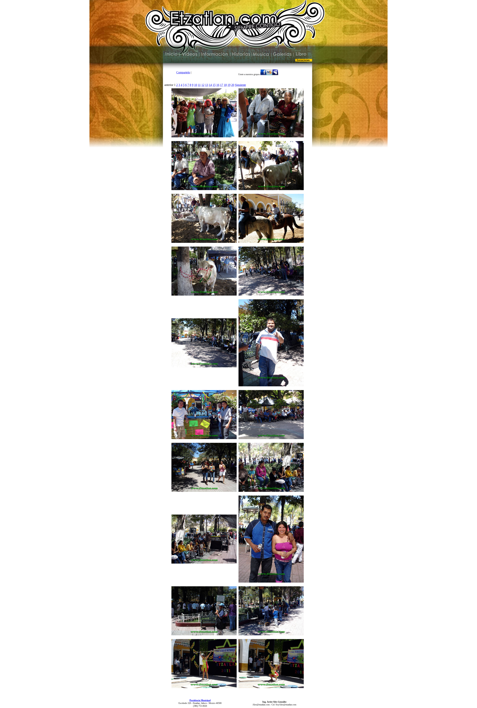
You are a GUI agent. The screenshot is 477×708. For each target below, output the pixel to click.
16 (217, 84)
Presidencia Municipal (200, 700)
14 (210, 84)
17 (221, 84)
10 (195, 84)
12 (202, 84)
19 (229, 84)
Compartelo (183, 72)
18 (225, 84)
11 (199, 84)
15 (214, 84)
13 (206, 84)
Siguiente (240, 84)
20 (232, 84)
